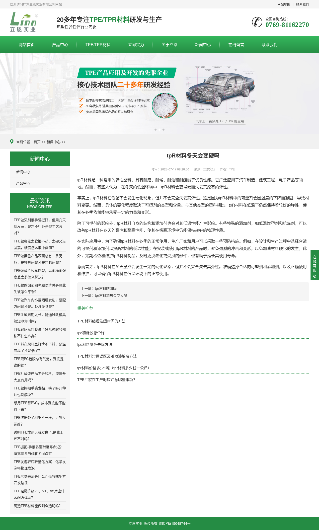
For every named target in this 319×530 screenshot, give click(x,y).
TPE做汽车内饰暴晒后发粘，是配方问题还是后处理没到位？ (40, 303)
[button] (156, 130)
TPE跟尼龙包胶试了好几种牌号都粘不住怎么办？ (40, 332)
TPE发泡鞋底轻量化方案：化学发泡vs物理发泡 (40, 464)
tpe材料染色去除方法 (94, 344)
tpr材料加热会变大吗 (111, 295)
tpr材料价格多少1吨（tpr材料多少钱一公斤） (114, 367)
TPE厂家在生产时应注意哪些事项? (106, 379)
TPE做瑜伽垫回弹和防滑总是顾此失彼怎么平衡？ (40, 288)
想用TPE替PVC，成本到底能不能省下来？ (40, 406)
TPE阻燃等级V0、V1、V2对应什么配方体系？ (39, 494)
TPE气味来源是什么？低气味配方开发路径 (40, 479)
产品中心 (60, 44)
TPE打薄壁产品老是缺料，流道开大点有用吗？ (40, 376)
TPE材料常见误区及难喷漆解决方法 (107, 356)
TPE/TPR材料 (98, 44)
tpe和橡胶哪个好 (91, 332)
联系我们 (270, 44)
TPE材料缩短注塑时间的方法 (101, 320)
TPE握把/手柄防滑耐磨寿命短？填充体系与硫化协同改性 (38, 450)
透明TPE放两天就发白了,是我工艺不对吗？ (38, 435)
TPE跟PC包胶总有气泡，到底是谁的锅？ (39, 362)
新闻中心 (203, 44)
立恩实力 (136, 44)
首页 (37, 141)
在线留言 (236, 44)
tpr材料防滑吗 (106, 288)
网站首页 (27, 44)
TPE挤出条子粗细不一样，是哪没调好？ (40, 420)
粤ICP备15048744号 (175, 523)
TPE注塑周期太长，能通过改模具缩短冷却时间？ (40, 317)
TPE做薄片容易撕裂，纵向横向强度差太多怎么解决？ (40, 273)
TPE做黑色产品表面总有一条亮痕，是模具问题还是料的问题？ (38, 259)
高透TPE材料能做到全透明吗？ (38, 505)
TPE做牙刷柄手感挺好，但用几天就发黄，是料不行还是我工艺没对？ (40, 226)
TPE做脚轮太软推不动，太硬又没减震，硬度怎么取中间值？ (40, 244)
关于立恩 (169, 44)
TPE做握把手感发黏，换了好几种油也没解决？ (40, 391)
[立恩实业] (25, 22)
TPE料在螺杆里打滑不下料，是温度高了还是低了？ (40, 347)
